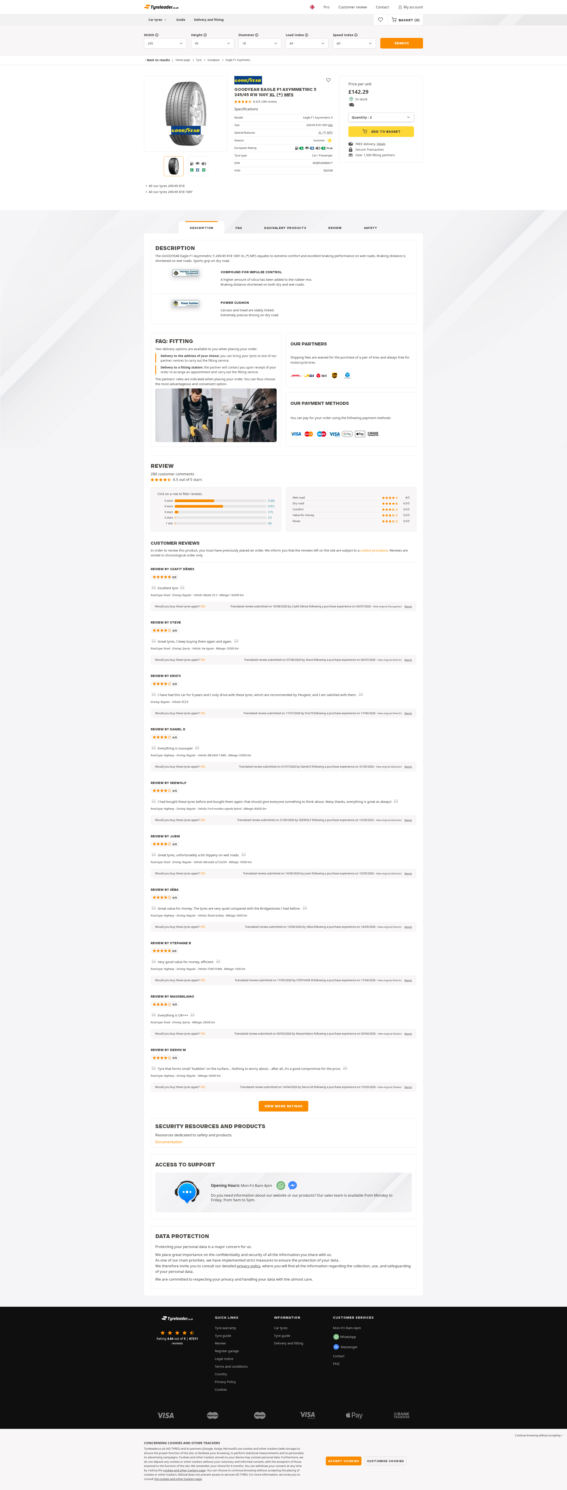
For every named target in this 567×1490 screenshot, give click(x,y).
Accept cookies (343, 1461)
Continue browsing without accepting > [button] (539, 1435)
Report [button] (408, 606)
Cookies (221, 1389)
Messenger (349, 1347)
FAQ (238, 228)
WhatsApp (348, 1336)
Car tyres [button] (155, 20)
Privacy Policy (225, 1381)
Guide (180, 20)
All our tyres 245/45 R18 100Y (170, 191)
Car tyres (280, 1328)
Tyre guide (223, 1335)
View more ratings (283, 1106)
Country (221, 1374)
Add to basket (385, 132)
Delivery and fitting (209, 20)
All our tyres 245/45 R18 (166, 185)
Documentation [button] (168, 1141)
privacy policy (248, 1265)
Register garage (227, 1351)
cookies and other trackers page (184, 1470)
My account (413, 7)
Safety (370, 228)
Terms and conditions (231, 1366)
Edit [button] (330, 125)
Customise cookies (385, 1461)
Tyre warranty (225, 1328)
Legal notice (224, 1358)
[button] (215, 501)
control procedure (374, 550)
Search (401, 43)
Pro (327, 7)
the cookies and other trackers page (178, 1479)
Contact (382, 7)
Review (335, 228)
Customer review (352, 7)
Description (201, 228)
